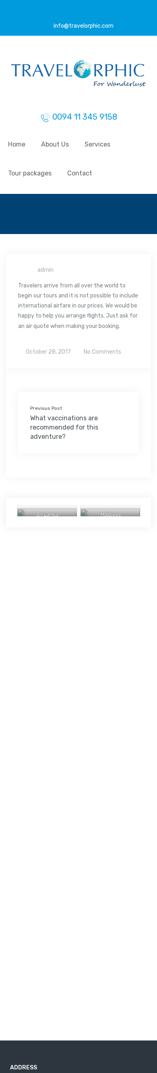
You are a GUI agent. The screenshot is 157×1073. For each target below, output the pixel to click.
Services (97, 144)
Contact (79, 173)
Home (16, 144)
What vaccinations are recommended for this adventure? (64, 427)
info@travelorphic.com (83, 25)
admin (45, 270)
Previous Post (46, 408)
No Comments (102, 351)
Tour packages (30, 173)
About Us (55, 144)
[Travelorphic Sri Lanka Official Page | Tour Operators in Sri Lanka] (78, 75)
